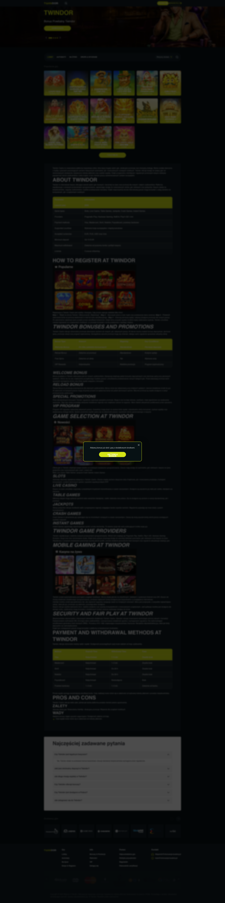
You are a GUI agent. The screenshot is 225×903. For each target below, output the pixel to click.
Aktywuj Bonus (112, 455)
